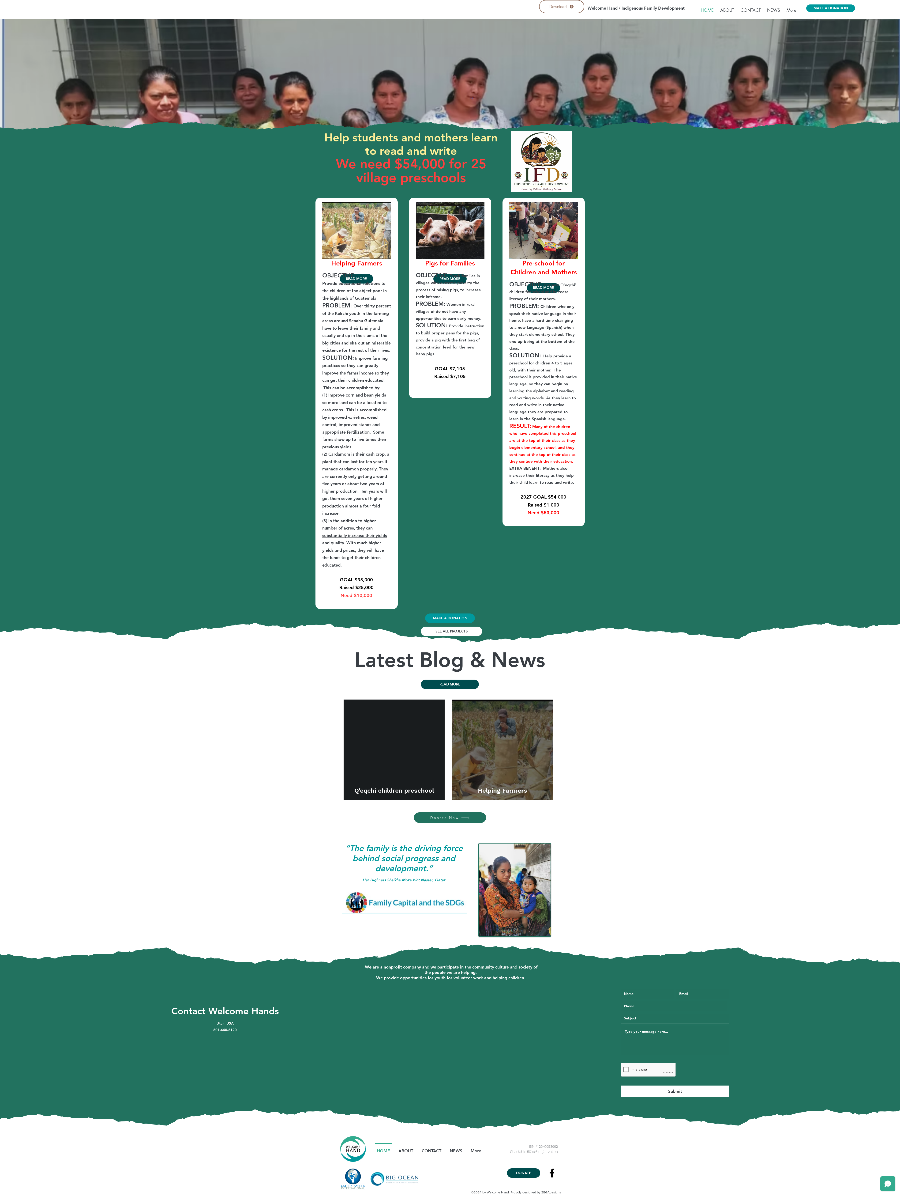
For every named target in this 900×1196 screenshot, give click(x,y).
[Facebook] (552, 1173)
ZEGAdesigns (551, 1192)
